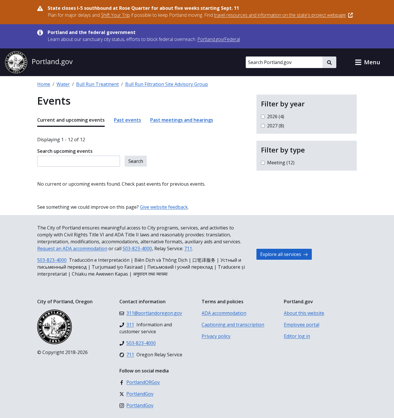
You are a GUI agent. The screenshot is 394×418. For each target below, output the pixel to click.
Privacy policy (216, 336)
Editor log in (297, 336)
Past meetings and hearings (181, 120)
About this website (304, 313)
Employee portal (301, 324)
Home (43, 84)
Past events (127, 120)
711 (188, 248)
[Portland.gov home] (39, 62)
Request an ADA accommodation (72, 248)
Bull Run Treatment (97, 84)
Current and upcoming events (71, 120)
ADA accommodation (224, 313)
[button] (367, 62)
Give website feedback (164, 207)
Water (63, 84)
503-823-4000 (137, 248)
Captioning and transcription (233, 324)
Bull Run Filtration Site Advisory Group (166, 84)
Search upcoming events (65, 151)
